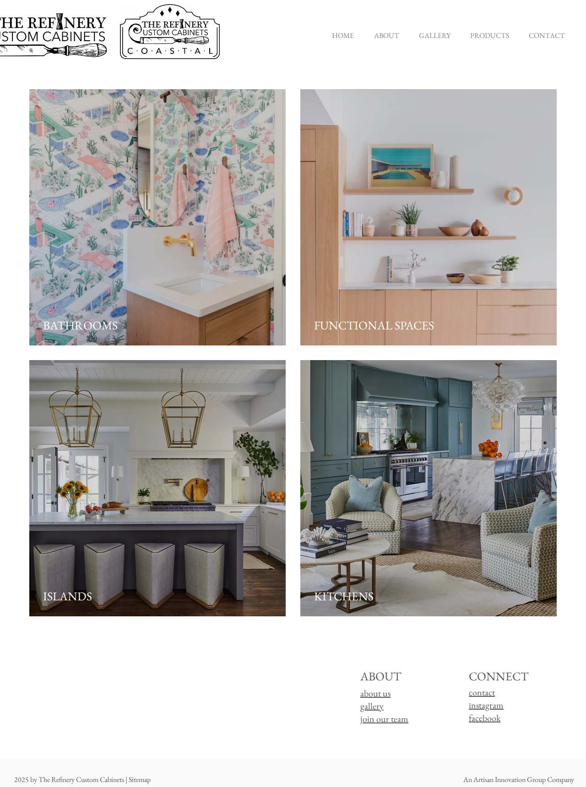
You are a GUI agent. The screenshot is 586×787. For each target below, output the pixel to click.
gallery (372, 706)
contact (482, 692)
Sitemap (140, 779)
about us (375, 693)
